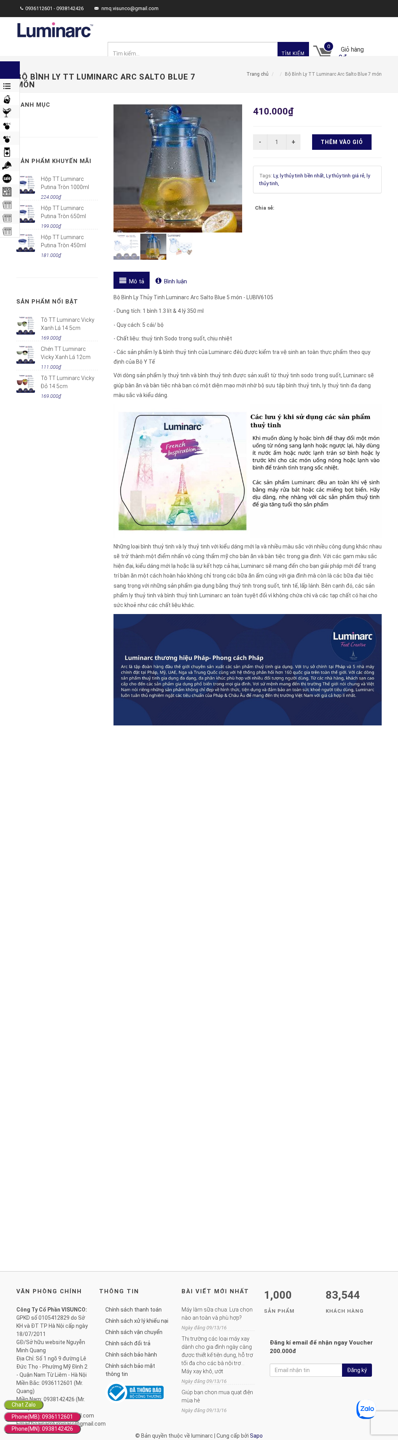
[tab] (131, 280)
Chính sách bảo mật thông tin (130, 1370)
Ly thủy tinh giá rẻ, (346, 176)
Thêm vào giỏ (342, 142)
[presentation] (131, 280)
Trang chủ (257, 74)
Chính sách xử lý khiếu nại (136, 1321)
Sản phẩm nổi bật (47, 301)
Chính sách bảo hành (131, 1355)
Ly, (276, 176)
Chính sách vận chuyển (133, 1332)
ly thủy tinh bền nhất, (303, 176)
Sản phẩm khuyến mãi (53, 161)
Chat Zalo (24, 1405)
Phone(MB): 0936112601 (42, 1417)
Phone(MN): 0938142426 (42, 1429)
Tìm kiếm (293, 53)
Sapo (256, 1436)
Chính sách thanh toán (133, 1309)
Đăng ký (357, 1370)
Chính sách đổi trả (127, 1343)
